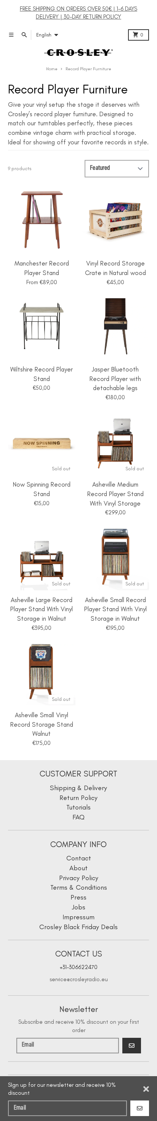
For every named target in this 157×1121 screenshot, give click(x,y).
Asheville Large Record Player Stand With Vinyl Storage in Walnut (41, 609)
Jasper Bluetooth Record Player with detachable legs (115, 378)
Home (52, 68)
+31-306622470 (79, 967)
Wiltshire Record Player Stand (41, 374)
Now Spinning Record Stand (41, 489)
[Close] (146, 1089)
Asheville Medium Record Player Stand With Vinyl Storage (115, 494)
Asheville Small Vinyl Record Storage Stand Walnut (41, 724)
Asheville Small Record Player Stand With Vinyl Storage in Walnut (115, 609)
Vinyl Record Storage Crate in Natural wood (115, 268)
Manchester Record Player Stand (41, 268)
